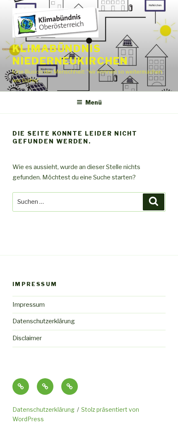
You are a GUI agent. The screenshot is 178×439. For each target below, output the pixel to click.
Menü (93, 102)
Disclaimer (27, 338)
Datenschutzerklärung (43, 321)
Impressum (28, 304)
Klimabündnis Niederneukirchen (70, 55)
